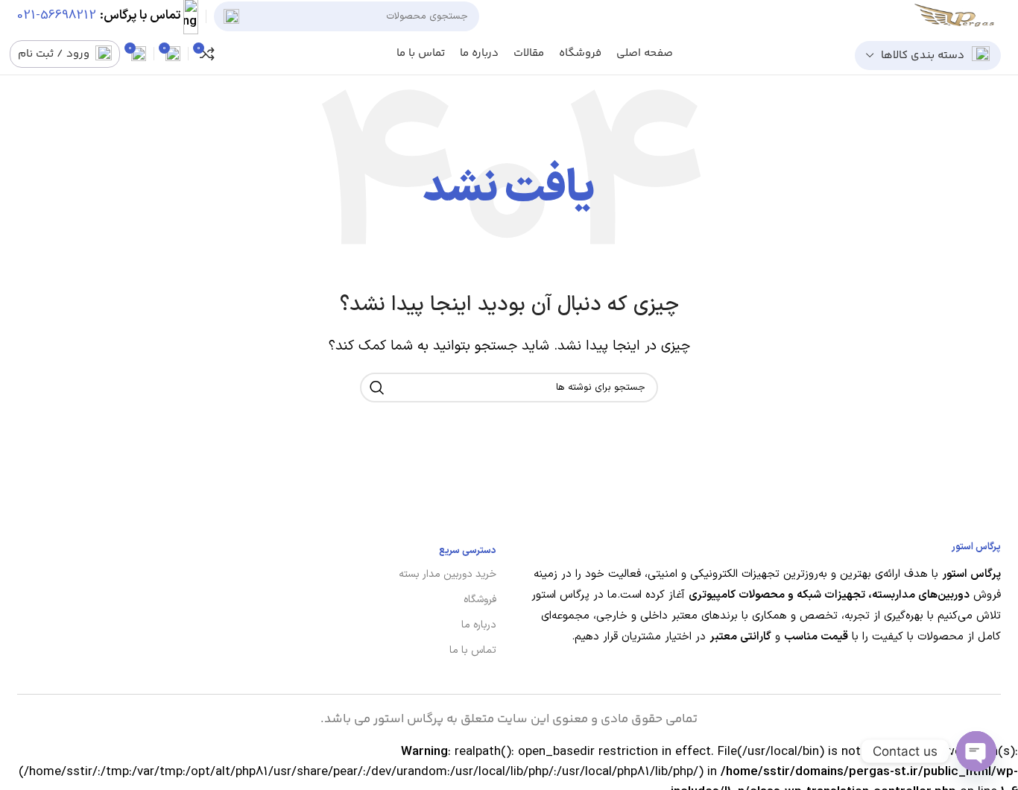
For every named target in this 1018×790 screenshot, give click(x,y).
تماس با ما (472, 650)
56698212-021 (56, 16)
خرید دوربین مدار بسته (447, 574)
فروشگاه (480, 599)
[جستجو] (231, 16)
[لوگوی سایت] (957, 16)
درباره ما (478, 625)
